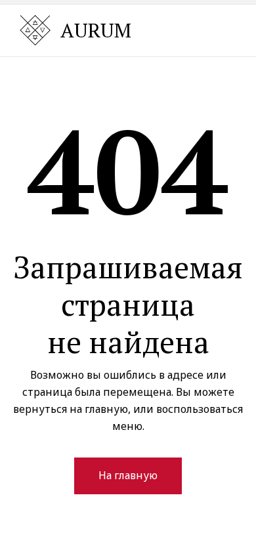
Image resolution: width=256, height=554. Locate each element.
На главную (128, 475)
